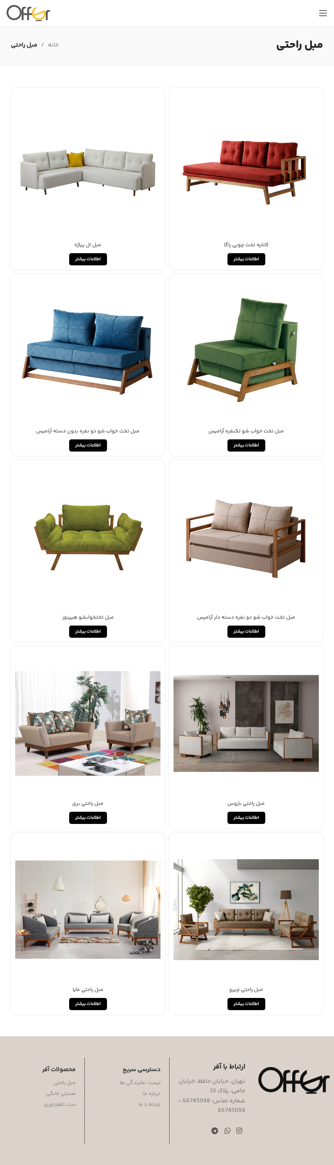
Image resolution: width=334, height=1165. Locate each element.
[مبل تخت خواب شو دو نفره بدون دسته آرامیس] (87, 351)
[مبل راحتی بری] (87, 723)
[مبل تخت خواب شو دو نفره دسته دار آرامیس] (246, 537)
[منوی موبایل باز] (323, 13)
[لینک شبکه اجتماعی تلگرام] (215, 1131)
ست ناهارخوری (60, 1105)
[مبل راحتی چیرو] (246, 909)
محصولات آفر (59, 1070)
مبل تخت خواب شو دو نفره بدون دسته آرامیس (88, 431)
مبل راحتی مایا (88, 990)
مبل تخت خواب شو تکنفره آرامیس (246, 431)
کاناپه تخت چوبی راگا (246, 245)
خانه (53, 45)
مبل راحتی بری (88, 804)
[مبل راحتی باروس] (246, 723)
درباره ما (151, 1094)
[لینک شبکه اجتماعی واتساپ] (227, 1131)
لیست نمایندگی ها (140, 1083)
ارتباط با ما (149, 1105)
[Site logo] (28, 13)
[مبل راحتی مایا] (87, 909)
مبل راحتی (64, 1083)
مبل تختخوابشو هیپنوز (88, 617)
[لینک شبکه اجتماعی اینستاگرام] (239, 1131)
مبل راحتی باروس (246, 804)
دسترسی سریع (141, 1070)
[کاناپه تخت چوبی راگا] (246, 165)
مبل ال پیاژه (87, 245)
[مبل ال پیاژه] (87, 165)
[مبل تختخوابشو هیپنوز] (87, 537)
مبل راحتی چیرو (246, 990)
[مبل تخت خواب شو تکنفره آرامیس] (246, 351)
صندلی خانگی (61, 1094)
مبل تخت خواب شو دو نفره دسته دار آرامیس (246, 617)
